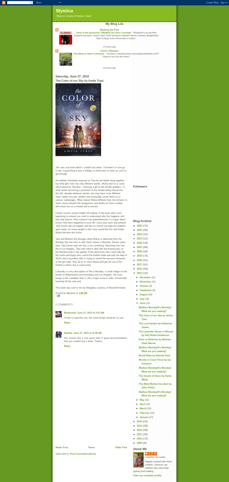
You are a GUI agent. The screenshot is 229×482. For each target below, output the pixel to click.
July (142, 298)
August (144, 294)
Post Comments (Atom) (83, 454)
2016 (140, 268)
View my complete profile (147, 475)
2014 (140, 421)
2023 (140, 238)
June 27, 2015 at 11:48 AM (88, 333)
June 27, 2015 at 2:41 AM (90, 312)
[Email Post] (91, 295)
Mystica (64, 10)
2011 (140, 434)
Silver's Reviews (109, 51)
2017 (140, 264)
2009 (140, 443)
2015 (140, 273)
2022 (140, 243)
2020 (140, 251)
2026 (140, 225)
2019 (140, 255)
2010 (140, 438)
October (144, 286)
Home (91, 447)
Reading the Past (109, 29)
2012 (140, 430)
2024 (140, 234)
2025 (140, 230)
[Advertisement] (82, 421)
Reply (67, 322)
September (146, 290)
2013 (140, 425)
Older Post (121, 447)
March (143, 408)
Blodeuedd (70, 312)
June (143, 303)
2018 (140, 260)
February (145, 413)
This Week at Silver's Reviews (89, 54)
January (144, 417)
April (143, 404)
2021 (140, 247)
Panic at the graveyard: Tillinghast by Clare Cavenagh (103, 32)
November (146, 281)
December (146, 277)
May (142, 400)
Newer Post (61, 447)
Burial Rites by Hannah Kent (154, 355)
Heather (68, 333)
